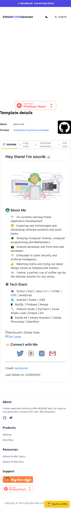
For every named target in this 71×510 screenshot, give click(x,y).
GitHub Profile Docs (13, 461)
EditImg (7, 434)
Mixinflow (8, 439)
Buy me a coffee (59, 504)
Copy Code (26, 144)
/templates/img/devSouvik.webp (31, 130)
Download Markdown (45, 144)
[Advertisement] (35, 63)
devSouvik (21, 368)
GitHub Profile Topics (14, 456)
